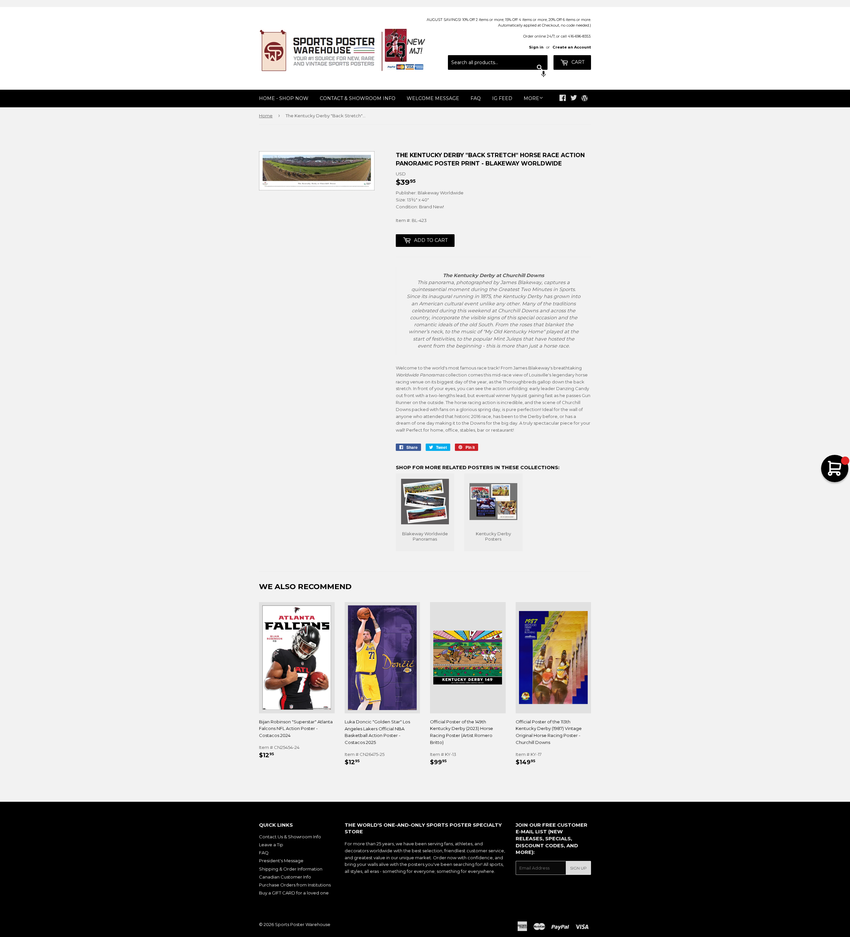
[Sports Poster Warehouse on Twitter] (573, 98)
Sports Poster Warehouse (302, 924)
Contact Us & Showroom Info (290, 836)
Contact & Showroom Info (357, 98)
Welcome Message (433, 98)
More (531, 98)
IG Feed (502, 98)
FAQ (475, 98)
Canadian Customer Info (285, 877)
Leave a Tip (271, 844)
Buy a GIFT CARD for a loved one (294, 892)
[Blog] (584, 98)
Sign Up (578, 868)
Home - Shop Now (283, 98)
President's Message (281, 860)
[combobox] (498, 62)
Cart (577, 62)
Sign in (536, 47)
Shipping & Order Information (290, 869)
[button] (498, 75)
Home (266, 115)
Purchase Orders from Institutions (295, 884)
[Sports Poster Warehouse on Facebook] (562, 98)
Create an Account (571, 47)
